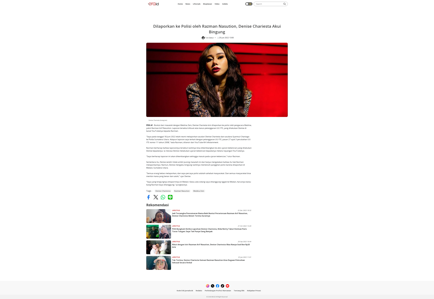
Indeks (225, 4)
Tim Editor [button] (209, 37)
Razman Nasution (182, 191)
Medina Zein (198, 191)
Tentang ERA (239, 290)
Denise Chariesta (163, 191)
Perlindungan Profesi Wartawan (218, 290)
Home (180, 4)
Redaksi (199, 290)
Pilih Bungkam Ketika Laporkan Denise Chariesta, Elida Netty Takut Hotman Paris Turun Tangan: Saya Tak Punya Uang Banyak (209, 230)
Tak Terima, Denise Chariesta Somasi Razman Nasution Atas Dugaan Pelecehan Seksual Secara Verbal (208, 261)
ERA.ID (214, 297)
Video (217, 4)
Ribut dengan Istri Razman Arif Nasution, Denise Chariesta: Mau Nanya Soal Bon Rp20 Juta (211, 245)
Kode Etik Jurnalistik (185, 290)
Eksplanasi (207, 4)
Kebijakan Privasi (254, 290)
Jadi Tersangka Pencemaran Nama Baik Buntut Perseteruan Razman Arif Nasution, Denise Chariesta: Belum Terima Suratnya (210, 214)
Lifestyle (196, 4)
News (187, 4)
